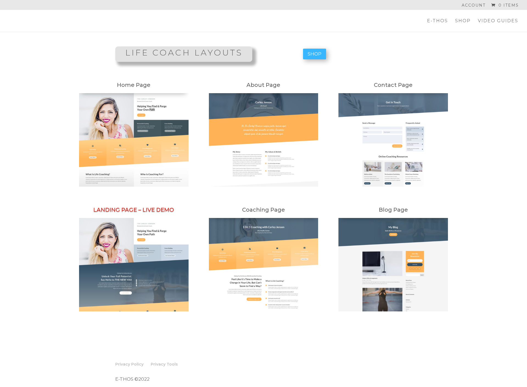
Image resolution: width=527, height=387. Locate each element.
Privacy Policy (129, 364)
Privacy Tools (164, 364)
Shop (463, 21)
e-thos (437, 21)
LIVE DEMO (158, 209)
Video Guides (498, 21)
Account (474, 5)
